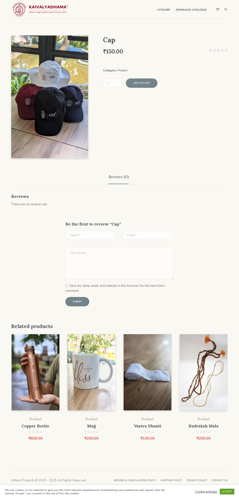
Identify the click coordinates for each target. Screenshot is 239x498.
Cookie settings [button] (206, 492)
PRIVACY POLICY (197, 480)
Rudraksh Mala (204, 426)
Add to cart (141, 83)
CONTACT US (220, 480)
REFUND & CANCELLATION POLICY (135, 480)
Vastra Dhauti (147, 426)
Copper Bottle (35, 426)
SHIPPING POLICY (171, 480)
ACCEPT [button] (227, 491)
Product (122, 70)
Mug (91, 426)
